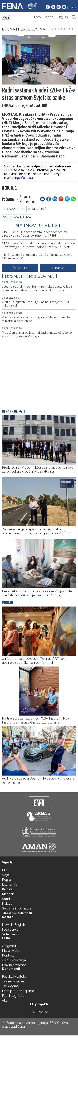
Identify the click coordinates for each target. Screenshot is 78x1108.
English (62, 17)
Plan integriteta (13, 996)
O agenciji (9, 946)
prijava (71, 7)
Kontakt (8, 955)
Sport (6, 899)
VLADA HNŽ (37, 209)
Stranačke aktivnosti (17, 913)
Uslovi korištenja (14, 960)
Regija (6, 880)
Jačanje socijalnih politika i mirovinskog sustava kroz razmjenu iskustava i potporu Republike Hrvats (38, 245)
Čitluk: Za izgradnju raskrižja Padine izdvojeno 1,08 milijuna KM (37, 256)
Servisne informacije (16, 908)
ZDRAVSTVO (13, 209)
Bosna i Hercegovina (23, 29)
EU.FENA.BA (39, 1012)
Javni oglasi (10, 986)
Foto (37, 17)
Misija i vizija (10, 951)
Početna (8, 199)
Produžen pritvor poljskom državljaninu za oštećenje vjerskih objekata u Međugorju (37, 334)
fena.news (20, 268)
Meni (5, 17)
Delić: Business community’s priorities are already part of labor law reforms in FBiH (35, 233)
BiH (4, 870)
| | (29, 276)
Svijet (6, 875)
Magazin (8, 894)
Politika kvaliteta (14, 976)
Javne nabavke (13, 981)
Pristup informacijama (18, 991)
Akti (5, 1000)
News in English (13, 925)
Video (49, 17)
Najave (7, 903)
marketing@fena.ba (18, 178)
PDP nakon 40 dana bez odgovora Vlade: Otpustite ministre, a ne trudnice (36, 319)
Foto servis (10, 929)
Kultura (7, 889)
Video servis (11, 934)
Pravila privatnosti (15, 965)
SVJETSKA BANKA (17, 217)
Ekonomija (9, 884)
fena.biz (58, 268)
